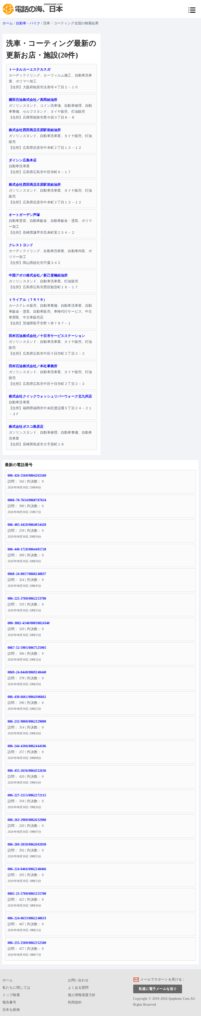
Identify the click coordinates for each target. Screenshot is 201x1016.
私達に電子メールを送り (158, 989)
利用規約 (75, 1002)
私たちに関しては (16, 987)
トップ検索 (11, 995)
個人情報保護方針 (82, 995)
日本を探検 (11, 1010)
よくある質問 (78, 987)
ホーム (7, 23)
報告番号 (9, 1002)
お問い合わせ (78, 980)
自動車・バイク (28, 23)
